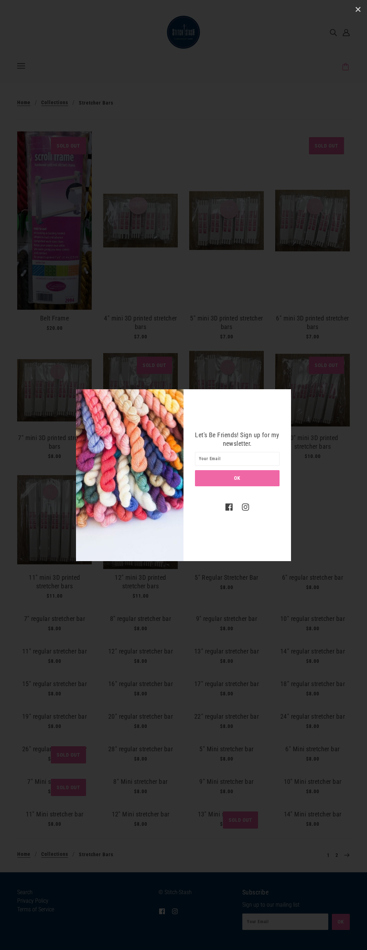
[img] (229, 507)
